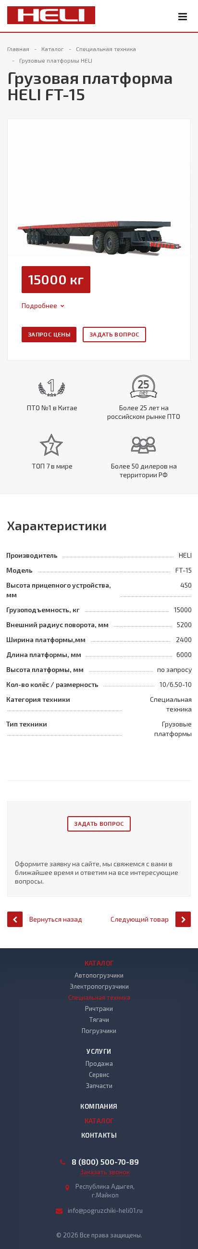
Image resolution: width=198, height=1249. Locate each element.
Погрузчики (99, 1030)
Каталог (99, 963)
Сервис (99, 1074)
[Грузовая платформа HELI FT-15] (99, 186)
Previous (20, 177)
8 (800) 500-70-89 (105, 1161)
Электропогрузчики (99, 986)
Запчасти (99, 1085)
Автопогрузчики (99, 975)
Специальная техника (99, 997)
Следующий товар (140, 919)
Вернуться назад (55, 919)
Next (183, 177)
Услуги (99, 1051)
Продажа (99, 1063)
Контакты (99, 1135)
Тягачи (99, 1019)
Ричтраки (99, 1008)
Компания (98, 1106)
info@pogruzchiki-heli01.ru (105, 1210)
